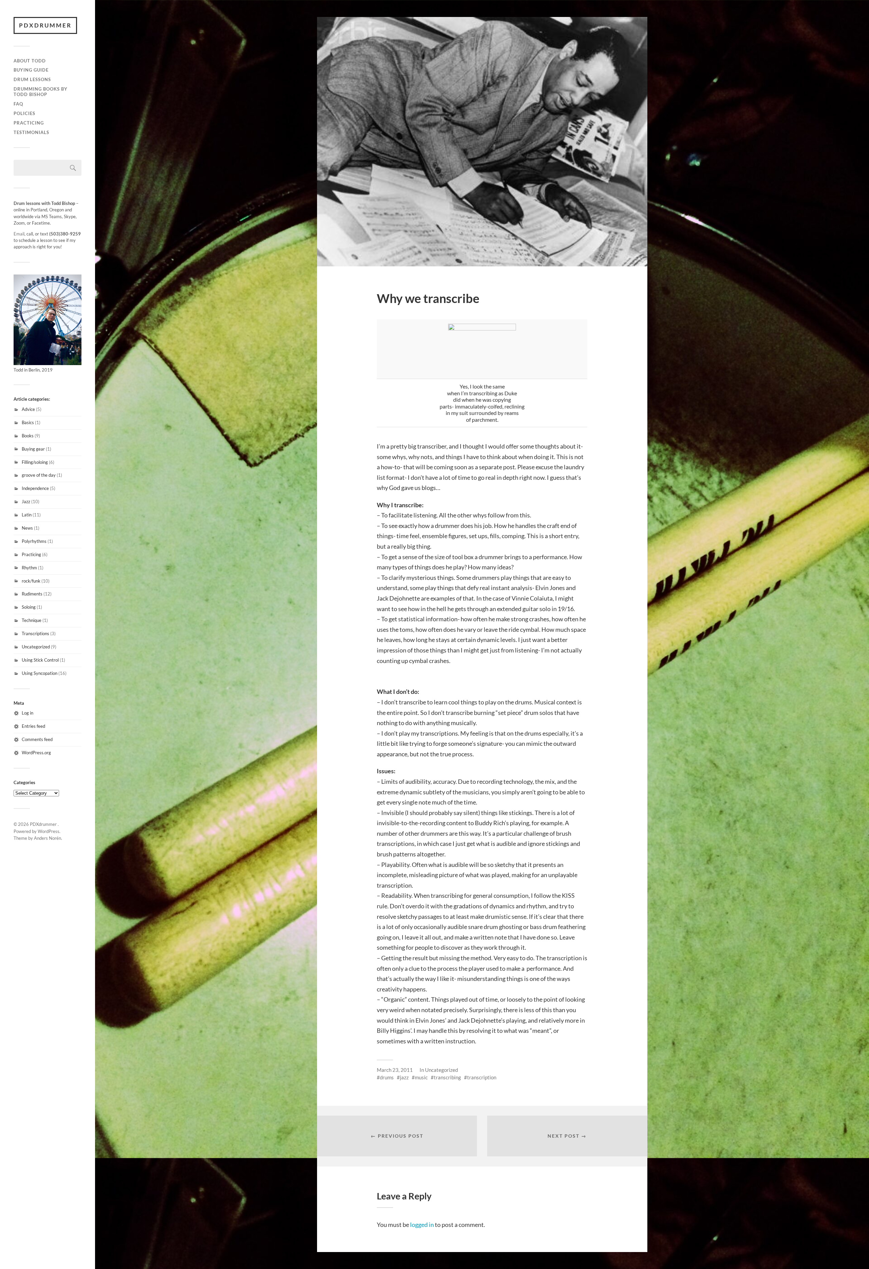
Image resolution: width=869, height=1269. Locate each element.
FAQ (18, 104)
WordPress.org (36, 752)
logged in (422, 1224)
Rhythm (29, 567)
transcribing (447, 1077)
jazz (404, 1077)
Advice (28, 409)
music (421, 1077)
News (27, 528)
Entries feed (33, 726)
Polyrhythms (34, 541)
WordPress (48, 831)
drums (387, 1077)
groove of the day (39, 475)
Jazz (26, 501)
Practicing (29, 123)
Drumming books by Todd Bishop (41, 91)
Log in (27, 713)
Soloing (29, 607)
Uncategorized (36, 646)
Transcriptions (35, 633)
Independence (35, 488)
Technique (31, 620)
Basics (28, 422)
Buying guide (31, 70)
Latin (27, 514)
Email (19, 233)
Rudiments (32, 593)
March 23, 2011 (395, 1070)
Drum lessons (32, 79)
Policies (24, 113)
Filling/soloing (35, 462)
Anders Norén (47, 838)
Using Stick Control (40, 660)
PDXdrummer (45, 25)
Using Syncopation (39, 673)
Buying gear (33, 449)
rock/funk (31, 581)
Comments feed (37, 739)
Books (28, 435)
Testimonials (31, 132)
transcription (481, 1077)
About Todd (30, 60)
